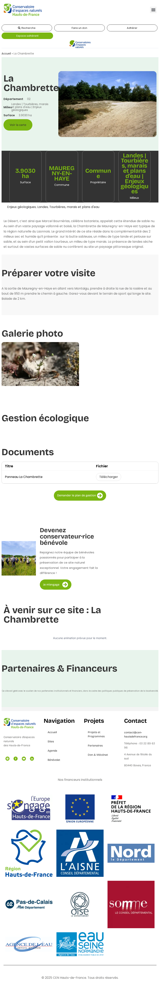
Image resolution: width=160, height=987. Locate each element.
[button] (153, 10)
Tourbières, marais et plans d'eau (74, 207)
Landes (42, 207)
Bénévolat (54, 760)
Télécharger (108, 477)
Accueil (6, 53)
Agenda (52, 750)
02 (28, 99)
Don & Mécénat (98, 754)
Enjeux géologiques (21, 207)
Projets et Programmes (96, 734)
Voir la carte (18, 125)
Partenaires (95, 745)
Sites (51, 741)
